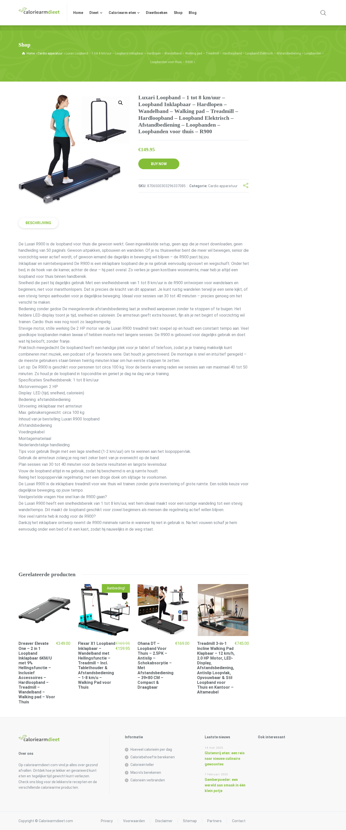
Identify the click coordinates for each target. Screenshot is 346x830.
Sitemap (190, 821)
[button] (120, 102)
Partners (214, 821)
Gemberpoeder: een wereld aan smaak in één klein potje (225, 785)
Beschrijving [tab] (38, 223)
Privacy (107, 821)
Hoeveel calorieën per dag (151, 749)
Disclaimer (163, 821)
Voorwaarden (134, 821)
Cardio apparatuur (50, 53)
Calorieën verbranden (147, 780)
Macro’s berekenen (145, 772)
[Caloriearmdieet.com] (39, 13)
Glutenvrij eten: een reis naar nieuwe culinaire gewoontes (225, 758)
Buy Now (159, 164)
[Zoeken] (323, 12)
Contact (238, 821)
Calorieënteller (142, 765)
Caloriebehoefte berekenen (152, 757)
